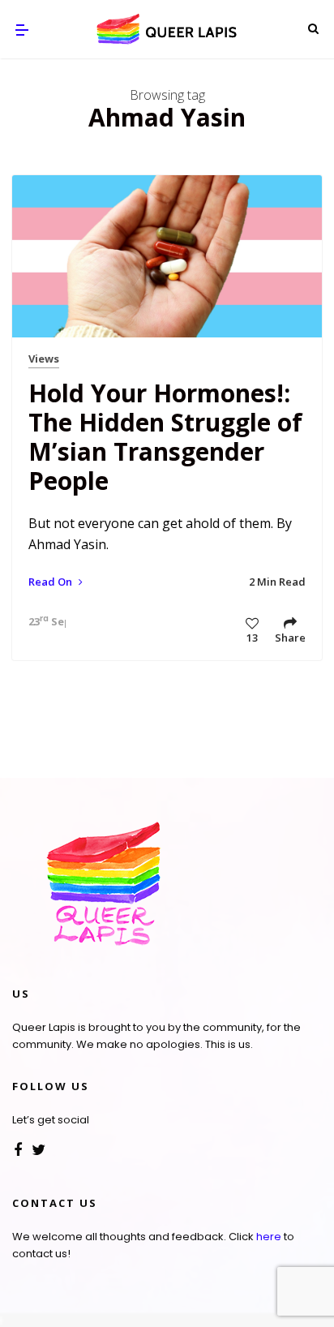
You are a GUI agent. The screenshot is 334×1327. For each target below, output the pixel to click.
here (268, 1236)
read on (51, 581)
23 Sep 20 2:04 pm (43, 621)
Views (43, 358)
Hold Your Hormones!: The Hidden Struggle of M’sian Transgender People (165, 436)
